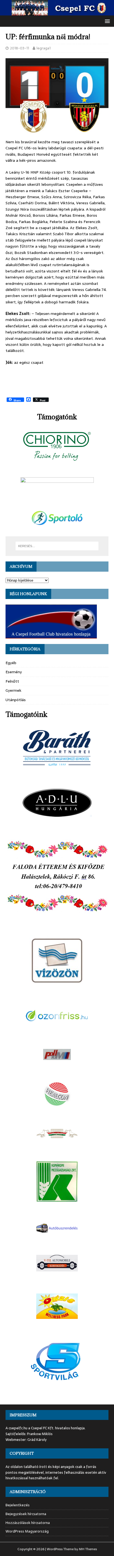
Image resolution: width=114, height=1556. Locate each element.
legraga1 (44, 48)
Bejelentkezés (18, 1505)
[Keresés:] (57, 546)
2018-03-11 (19, 48)
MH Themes (88, 1549)
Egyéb (11, 663)
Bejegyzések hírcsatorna (26, 1514)
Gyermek (13, 690)
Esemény (14, 672)
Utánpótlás (16, 700)
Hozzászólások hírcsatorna (28, 1523)
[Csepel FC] (57, 12)
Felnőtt (12, 681)
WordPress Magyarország (27, 1531)
